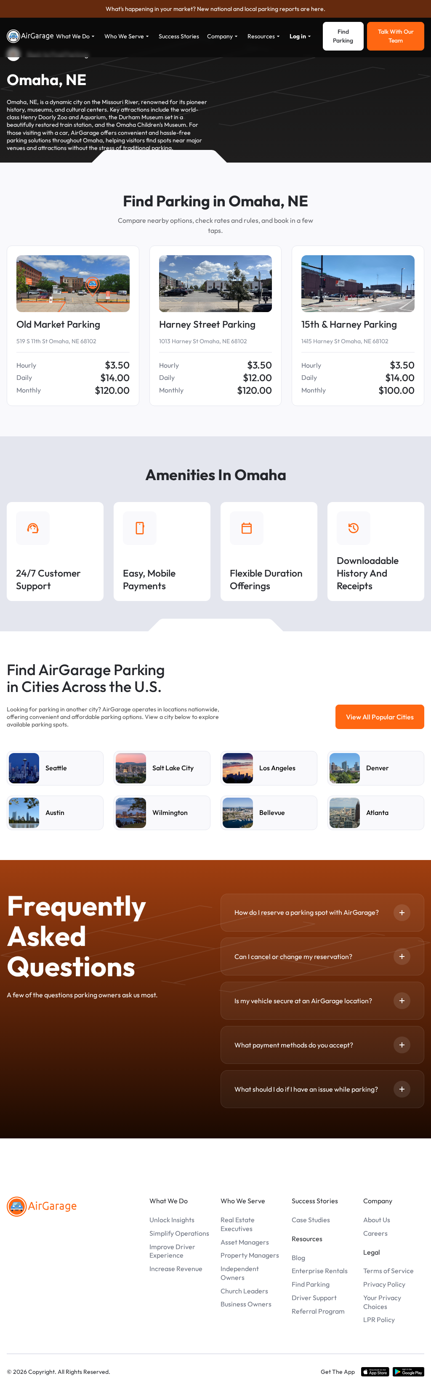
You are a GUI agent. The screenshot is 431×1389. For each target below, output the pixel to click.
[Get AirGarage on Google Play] (408, 1372)
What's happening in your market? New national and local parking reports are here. (215, 9)
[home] (30, 36)
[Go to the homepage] (42, 1207)
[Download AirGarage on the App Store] (375, 1372)
